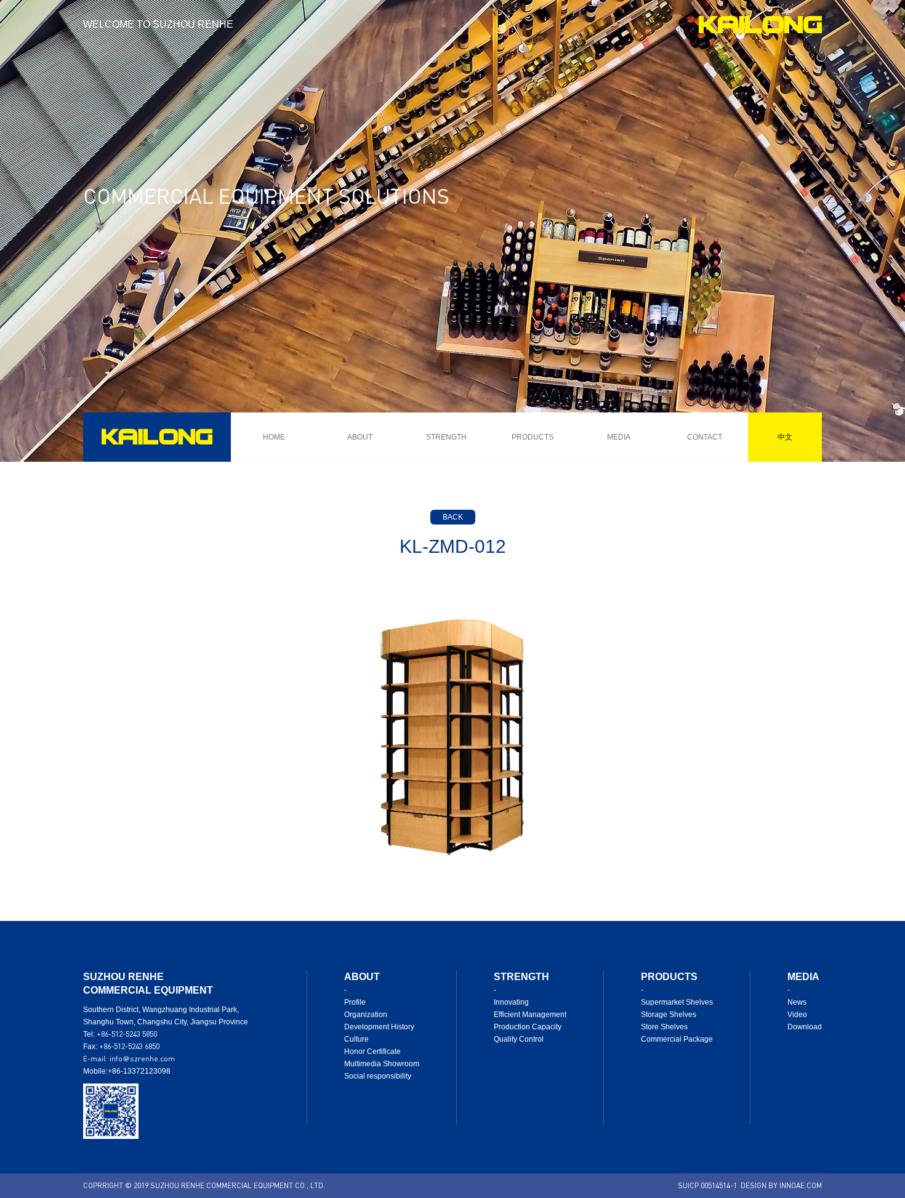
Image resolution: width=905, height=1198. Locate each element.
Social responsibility (377, 1076)
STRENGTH (446, 437)
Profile (355, 1002)
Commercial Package (677, 1039)
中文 (785, 436)
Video (797, 1014)
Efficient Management (530, 1014)
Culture (356, 1039)
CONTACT (704, 437)
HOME (274, 437)
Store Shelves (664, 1027)
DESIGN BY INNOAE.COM (781, 1185)
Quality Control (519, 1039)
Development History (379, 1027)
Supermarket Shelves (677, 1002)
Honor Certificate (372, 1051)
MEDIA (618, 437)
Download (804, 1027)
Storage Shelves (668, 1014)
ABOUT (359, 437)
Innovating (511, 1002)
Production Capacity (527, 1027)
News (796, 1002)
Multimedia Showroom (381, 1063)
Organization (365, 1014)
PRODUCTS (532, 437)
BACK (453, 517)
